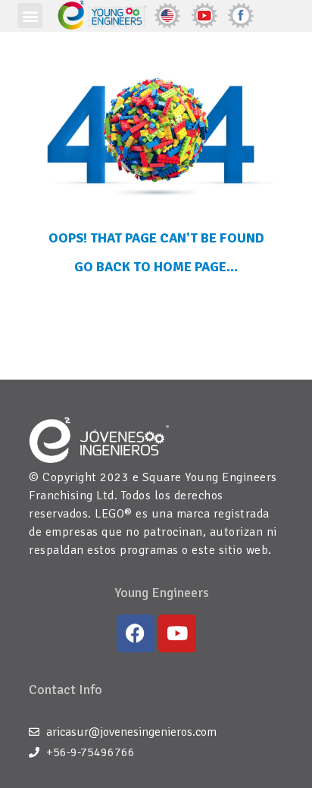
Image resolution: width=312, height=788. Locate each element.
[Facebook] (135, 633)
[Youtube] (177, 633)
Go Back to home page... (156, 266)
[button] (29, 15)
